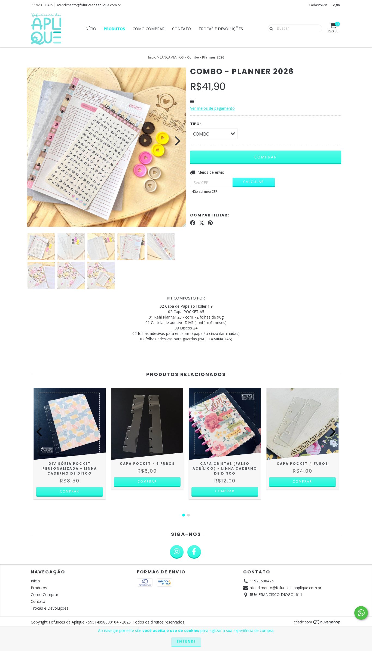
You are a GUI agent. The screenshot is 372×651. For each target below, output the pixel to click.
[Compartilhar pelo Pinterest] (210, 222)
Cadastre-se (318, 5)
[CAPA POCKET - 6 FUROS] (147, 424)
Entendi (186, 641)
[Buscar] (270, 28)
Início (90, 28)
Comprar (224, 491)
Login (335, 5)
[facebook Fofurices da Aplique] (194, 552)
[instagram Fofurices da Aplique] (177, 552)
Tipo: (195, 124)
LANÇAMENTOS (172, 57)
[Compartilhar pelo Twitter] (201, 222)
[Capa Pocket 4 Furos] (302, 424)
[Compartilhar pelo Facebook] (192, 222)
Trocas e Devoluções (221, 28)
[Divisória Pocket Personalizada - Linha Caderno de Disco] (69, 424)
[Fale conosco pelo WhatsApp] (361, 613)
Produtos (114, 28)
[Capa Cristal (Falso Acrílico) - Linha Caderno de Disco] (225, 424)
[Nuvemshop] (317, 623)
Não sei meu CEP (204, 191)
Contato (181, 28)
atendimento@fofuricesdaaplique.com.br (89, 5)
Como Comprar (148, 28)
